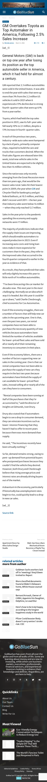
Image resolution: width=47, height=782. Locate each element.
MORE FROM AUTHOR (14, 564)
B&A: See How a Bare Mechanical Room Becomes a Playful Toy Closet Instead (35, 547)
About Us (7, 698)
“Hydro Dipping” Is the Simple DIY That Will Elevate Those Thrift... (28, 744)
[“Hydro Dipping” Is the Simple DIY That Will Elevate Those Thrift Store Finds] (8, 744)
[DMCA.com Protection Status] (23, 779)
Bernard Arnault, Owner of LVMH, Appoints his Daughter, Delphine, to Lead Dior (30, 598)
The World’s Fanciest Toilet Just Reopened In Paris (30, 754)
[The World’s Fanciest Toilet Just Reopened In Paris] (8, 756)
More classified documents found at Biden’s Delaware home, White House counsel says (29, 585)
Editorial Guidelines (11, 769)
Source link (7, 513)
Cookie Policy (24, 769)
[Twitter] (33, 679)
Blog (4, 709)
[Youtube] (39, 679)
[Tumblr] (26, 679)
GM (34, 188)
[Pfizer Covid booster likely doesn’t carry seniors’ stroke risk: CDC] (8, 621)
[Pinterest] (20, 679)
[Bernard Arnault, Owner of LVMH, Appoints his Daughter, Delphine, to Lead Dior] (8, 598)
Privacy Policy (19, 771)
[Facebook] (7, 679)
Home (4, 18)
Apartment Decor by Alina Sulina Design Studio (10, 545)
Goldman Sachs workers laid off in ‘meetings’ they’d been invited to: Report (29, 572)
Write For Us (8, 713)
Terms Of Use (36, 769)
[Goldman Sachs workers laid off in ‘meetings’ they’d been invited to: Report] (8, 572)
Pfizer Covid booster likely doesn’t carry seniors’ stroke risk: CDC (29, 621)
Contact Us (7, 706)
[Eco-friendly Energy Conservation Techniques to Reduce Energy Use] (8, 733)
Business (12, 18)
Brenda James (9, 43)
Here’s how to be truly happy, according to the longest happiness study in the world (29, 610)
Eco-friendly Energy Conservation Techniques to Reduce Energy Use (29, 732)
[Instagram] (14, 679)
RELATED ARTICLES (12, 561)
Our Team (7, 702)
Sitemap (29, 771)
